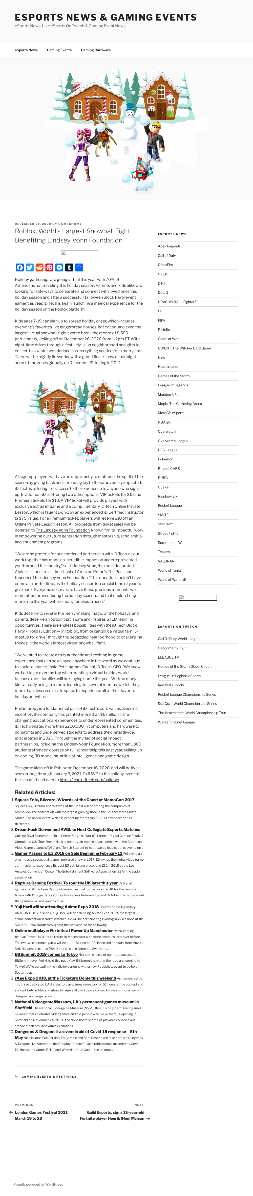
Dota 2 (163, 292)
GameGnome (70, 224)
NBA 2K (164, 422)
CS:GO (163, 274)
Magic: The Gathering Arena (180, 403)
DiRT (162, 283)
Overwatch (167, 431)
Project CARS (169, 468)
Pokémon (165, 459)
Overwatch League (173, 441)
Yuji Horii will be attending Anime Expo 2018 (57, 906)
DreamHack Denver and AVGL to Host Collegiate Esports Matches (77, 829)
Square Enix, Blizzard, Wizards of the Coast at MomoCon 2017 (74, 799)
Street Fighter (169, 533)
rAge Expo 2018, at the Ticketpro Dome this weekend (65, 978)
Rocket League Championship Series (187, 694)
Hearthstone (168, 366)
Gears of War (168, 339)
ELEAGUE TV (168, 657)
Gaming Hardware (96, 50)
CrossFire (165, 265)
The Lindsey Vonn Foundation (63, 530)
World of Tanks (170, 570)
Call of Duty (167, 255)
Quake (163, 487)
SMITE (163, 515)
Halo (161, 357)
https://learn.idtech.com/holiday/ (89, 779)
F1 (160, 311)
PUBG (163, 478)
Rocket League (170, 505)
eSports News (26, 50)
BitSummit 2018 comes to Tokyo (46, 954)
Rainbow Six (167, 496)
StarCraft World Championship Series (187, 703)
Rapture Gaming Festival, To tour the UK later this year (66, 883)
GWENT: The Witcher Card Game (184, 348)
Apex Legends (169, 246)
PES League (167, 450)
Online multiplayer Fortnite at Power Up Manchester (64, 930)
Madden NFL (168, 394)
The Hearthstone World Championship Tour (192, 713)
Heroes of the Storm (174, 376)
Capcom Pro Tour (172, 648)
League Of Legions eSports (179, 676)
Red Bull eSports (171, 685)
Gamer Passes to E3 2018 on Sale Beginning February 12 (69, 853)
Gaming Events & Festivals (49, 1076)
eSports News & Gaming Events (106, 17)
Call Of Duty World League (178, 639)
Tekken (164, 552)
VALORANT (167, 561)
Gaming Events (59, 50)
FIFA (161, 320)
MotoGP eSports (171, 413)
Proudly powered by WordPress (38, 1184)
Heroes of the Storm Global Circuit (184, 666)
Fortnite (164, 329)
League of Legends (173, 385)
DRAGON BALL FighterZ (177, 302)
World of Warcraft (172, 579)
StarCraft (165, 524)
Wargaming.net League (176, 722)
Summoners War (171, 542)
